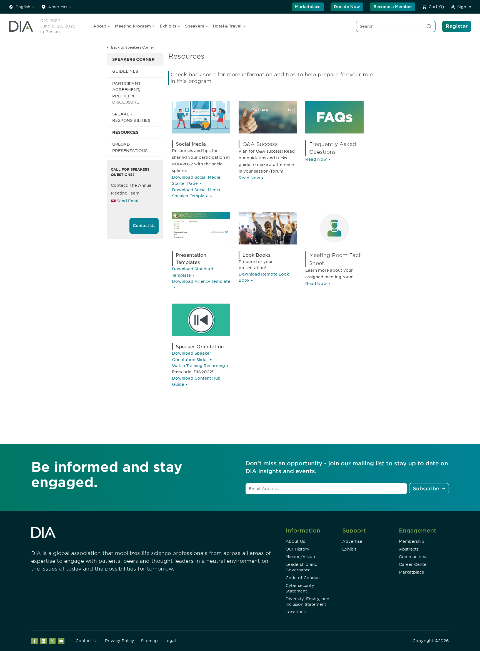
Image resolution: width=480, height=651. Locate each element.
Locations (296, 612)
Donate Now (347, 6)
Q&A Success (260, 144)
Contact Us (144, 225)
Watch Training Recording (198, 366)
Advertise (352, 541)
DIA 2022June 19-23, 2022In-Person (57, 26)
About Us (295, 541)
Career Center (413, 564)
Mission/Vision (300, 556)
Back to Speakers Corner (132, 47)
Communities (412, 556)
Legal (170, 641)
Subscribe (426, 488)
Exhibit (349, 549)
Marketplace (308, 6)
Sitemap (149, 641)
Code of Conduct (303, 578)
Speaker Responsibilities (131, 117)
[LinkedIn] (43, 641)
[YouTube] (61, 641)
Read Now (249, 178)
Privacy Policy (119, 641)
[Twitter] (52, 641)
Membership (411, 541)
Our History (297, 549)
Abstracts (409, 549)
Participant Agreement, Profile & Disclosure (126, 92)
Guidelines (125, 71)
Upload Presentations (130, 147)
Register (457, 26)
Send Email (128, 201)
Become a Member (392, 6)
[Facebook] (34, 641)
